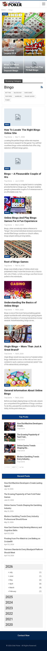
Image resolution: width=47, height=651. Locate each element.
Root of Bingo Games (16, 261)
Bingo (5, 14)
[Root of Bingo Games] (18, 249)
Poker (7, 100)
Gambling (18, 96)
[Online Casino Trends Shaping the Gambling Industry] (9, 448)
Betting (8, 92)
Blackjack (17, 92)
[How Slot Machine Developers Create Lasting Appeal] (9, 426)
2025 (9, 597)
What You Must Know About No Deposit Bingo (11, 67)
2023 (9, 608)
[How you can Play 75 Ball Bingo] (34, 64)
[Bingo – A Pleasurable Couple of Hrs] (18, 161)
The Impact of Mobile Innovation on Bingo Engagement (17, 29)
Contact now (24, 635)
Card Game (28, 92)
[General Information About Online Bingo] (18, 377)
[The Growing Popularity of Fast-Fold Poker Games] (9, 437)
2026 (9, 567)
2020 (9, 625)
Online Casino (30, 96)
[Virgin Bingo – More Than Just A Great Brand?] (18, 333)
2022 (9, 614)
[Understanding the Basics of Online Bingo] (18, 289)
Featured (8, 96)
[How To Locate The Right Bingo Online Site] (18, 117)
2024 (9, 602)
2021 (9, 619)
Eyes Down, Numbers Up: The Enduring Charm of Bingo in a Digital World (34, 53)
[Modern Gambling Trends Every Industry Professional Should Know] (9, 459)
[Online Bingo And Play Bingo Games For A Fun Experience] (18, 205)
